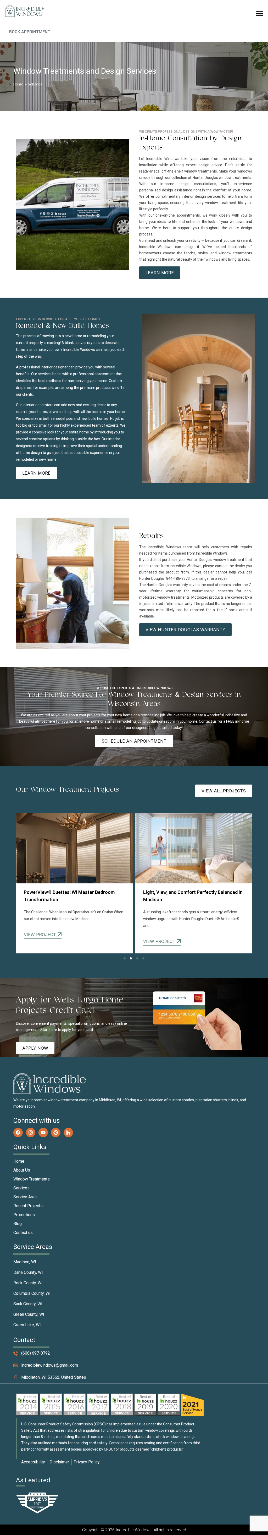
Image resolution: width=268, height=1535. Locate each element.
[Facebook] (18, 1132)
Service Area (25, 1196)
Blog (17, 1223)
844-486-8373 (178, 578)
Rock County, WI (28, 1282)
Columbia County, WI (32, 1293)
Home (18, 84)
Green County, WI (28, 1314)
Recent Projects (28, 1205)
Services (21, 1187)
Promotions (24, 1214)
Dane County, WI (28, 1272)
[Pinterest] (55, 1132)
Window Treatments (31, 1179)
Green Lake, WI (27, 1324)
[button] (259, 13)
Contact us (23, 1232)
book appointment (29, 31)
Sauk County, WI (27, 1303)
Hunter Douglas (205, 177)
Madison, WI (24, 1261)
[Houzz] (68, 1132)
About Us (21, 1170)
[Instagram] (30, 1132)
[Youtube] (43, 1132)
